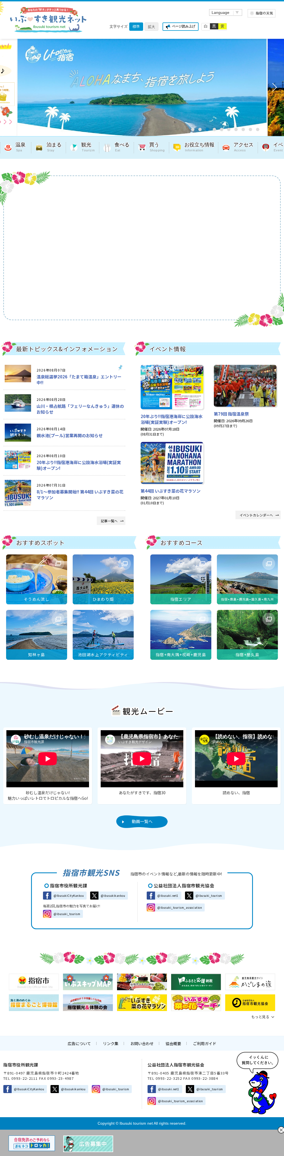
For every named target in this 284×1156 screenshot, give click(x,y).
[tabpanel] (131, 87)
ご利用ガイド (204, 1043)
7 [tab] (236, 129)
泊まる (54, 147)
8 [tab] (243, 129)
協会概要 (173, 1043)
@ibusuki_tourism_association (179, 907)
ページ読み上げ (183, 26)
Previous (11, 87)
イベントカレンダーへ (256, 515)
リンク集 (110, 1043)
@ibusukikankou (113, 895)
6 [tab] (229, 129)
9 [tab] (250, 129)
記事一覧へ (109, 520)
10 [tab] (257, 129)
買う (157, 147)
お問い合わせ (142, 1043)
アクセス (243, 147)
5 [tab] (221, 129)
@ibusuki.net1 (168, 895)
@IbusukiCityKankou (69, 895)
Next (272, 87)
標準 (136, 26)
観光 (88, 147)
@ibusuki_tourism (67, 914)
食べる (122, 147)
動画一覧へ (142, 821)
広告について (79, 1043)
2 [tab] (200, 129)
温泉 (21, 147)
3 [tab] (207, 129)
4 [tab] (214, 129)
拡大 (151, 27)
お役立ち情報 (199, 147)
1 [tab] (193, 129)
